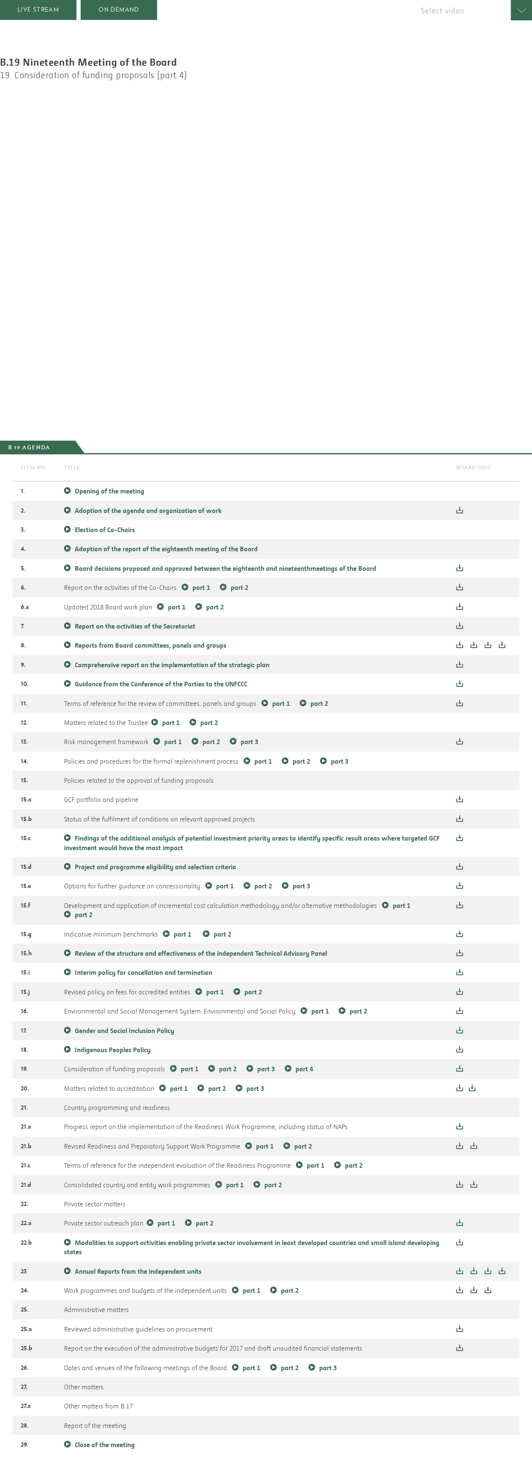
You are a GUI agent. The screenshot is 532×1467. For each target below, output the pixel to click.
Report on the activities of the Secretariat (135, 626)
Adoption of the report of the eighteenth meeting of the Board (166, 549)
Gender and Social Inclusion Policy (124, 1030)
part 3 (249, 741)
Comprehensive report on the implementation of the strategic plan (172, 665)
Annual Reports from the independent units (138, 1271)
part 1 (201, 587)
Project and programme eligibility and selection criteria (155, 867)
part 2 (239, 587)
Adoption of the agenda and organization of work (148, 510)
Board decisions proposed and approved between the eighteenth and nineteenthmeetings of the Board (225, 568)
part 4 (304, 1069)
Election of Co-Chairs (105, 529)
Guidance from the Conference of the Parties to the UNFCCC (161, 684)
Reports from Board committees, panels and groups (151, 645)
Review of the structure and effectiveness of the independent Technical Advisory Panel (201, 953)
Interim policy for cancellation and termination (143, 972)
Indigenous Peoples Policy (112, 1049)
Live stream (38, 9)
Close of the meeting (105, 1444)
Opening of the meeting (109, 491)
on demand (119, 9)
